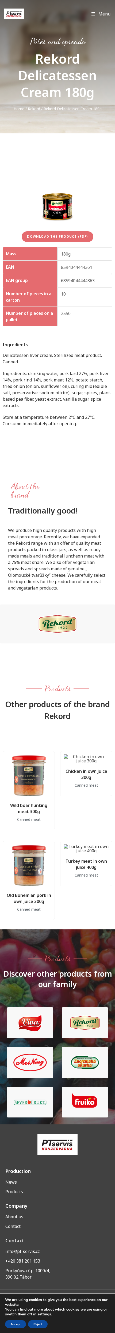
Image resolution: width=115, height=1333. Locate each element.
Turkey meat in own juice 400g (86, 864)
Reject (37, 1324)
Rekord (34, 108)
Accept (15, 1324)
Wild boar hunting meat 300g (28, 808)
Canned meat (29, 819)
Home (19, 108)
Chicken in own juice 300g (86, 774)
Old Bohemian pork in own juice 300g (29, 898)
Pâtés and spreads (57, 41)
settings (44, 1314)
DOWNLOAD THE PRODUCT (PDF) (57, 236)
